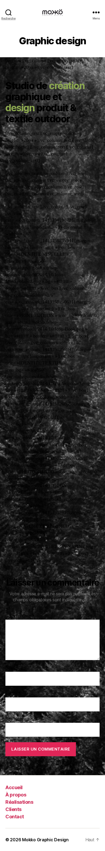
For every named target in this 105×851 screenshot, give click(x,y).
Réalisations (19, 802)
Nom (11, 668)
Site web (13, 719)
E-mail (13, 693)
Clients (13, 809)
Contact (14, 816)
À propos (15, 795)
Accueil (14, 787)
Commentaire (19, 616)
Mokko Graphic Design (45, 839)
